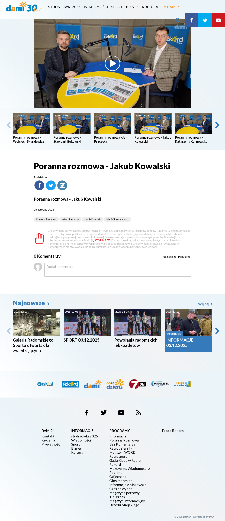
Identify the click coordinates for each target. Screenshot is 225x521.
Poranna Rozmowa (46, 219)
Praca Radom (173, 430)
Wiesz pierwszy (70, 219)
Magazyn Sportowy (124, 493)
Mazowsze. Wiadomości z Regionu (129, 470)
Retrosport (118, 456)
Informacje (117, 436)
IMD (211, 516)
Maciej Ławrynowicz (117, 219)
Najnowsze (29, 303)
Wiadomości (96, 7)
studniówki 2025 (64, 7)
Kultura (150, 7)
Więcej (204, 304)
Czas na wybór (120, 489)
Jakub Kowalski (92, 219)
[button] (217, 125)
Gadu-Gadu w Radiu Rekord (125, 462)
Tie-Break (117, 497)
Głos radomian (120, 481)
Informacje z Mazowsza (127, 485)
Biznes (132, 7)
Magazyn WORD (122, 452)
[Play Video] (112, 63)
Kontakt (47, 436)
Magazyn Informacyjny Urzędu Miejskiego (127, 503)
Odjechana (117, 477)
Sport (117, 7)
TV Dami (169, 7)
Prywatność (50, 444)
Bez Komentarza (122, 444)
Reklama (48, 440)
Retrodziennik (120, 448)
